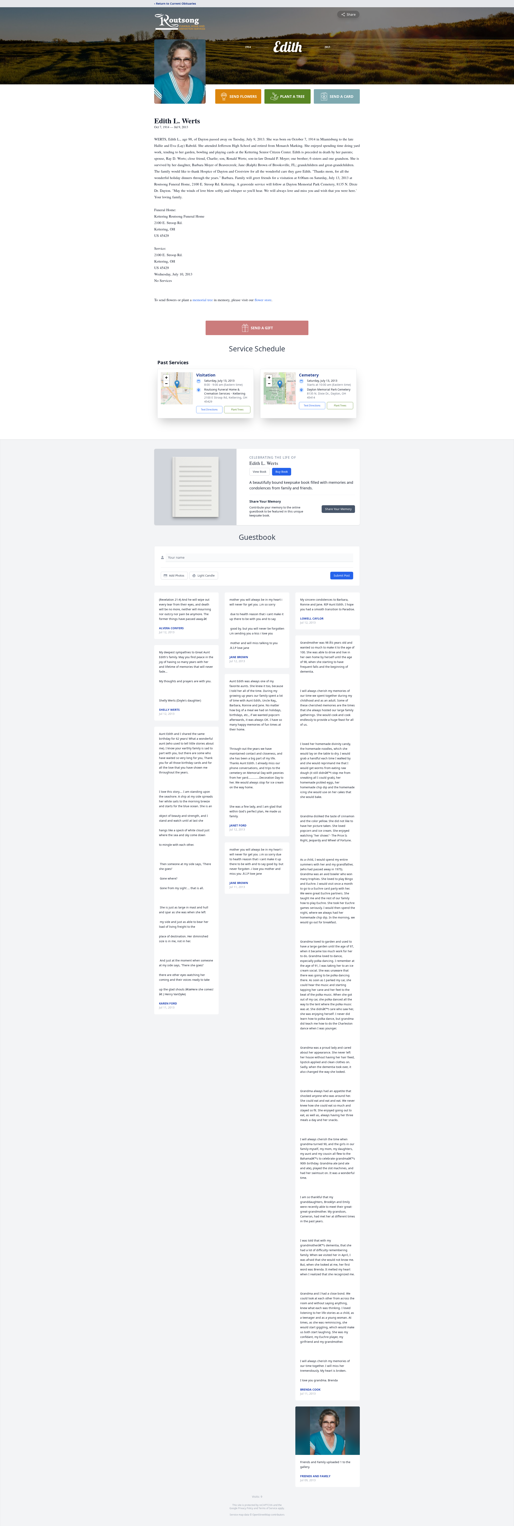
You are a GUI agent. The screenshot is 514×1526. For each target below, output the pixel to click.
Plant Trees (237, 409)
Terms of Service (268, 1508)
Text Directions (209, 409)
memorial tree (203, 299)
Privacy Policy (245, 1508)
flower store (263, 299)
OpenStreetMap (261, 1514)
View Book (259, 472)
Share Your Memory (338, 509)
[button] (176, 384)
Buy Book (281, 472)
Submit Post (342, 575)
